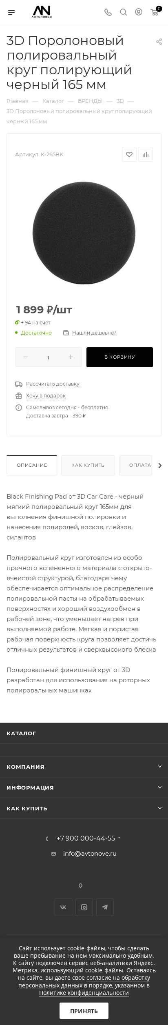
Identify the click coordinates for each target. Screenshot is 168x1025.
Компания (25, 766)
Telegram (105, 907)
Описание (32, 465)
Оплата (140, 465)
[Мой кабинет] (138, 13)
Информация (30, 787)
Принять (84, 1011)
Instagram (84, 907)
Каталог (21, 733)
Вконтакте (63, 907)
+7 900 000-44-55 (86, 838)
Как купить (88, 465)
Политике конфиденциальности (84, 992)
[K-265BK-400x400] (84, 233)
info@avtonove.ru (90, 853)
